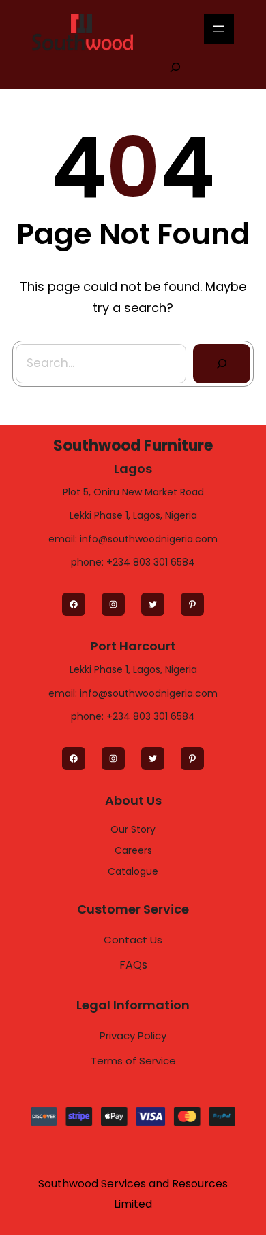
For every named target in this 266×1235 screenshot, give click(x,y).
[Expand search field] (175, 66)
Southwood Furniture (133, 445)
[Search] (221, 363)
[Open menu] (219, 29)
